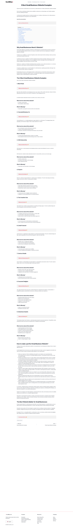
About (54, 517)
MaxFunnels (23, 521)
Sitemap (54, 520)
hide (22, 27)
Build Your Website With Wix (23, 22)
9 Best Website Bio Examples (22, 424)
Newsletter (30, 1)
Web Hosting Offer (40, 517)
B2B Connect (39, 521)
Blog (38, 523)
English (9, 521)
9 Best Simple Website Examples (50, 424)
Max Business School (36, 1)
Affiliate (54, 518)
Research (54, 519)
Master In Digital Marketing (26, 519)
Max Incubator (42, 1)
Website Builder (19, 420)
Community (39, 520)
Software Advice (40, 518)
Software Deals (39, 519)
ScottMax (9, 2)
